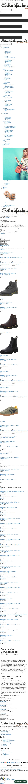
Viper (2, 258)
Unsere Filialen (6, 754)
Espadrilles (7, 105)
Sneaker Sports (8, 53)
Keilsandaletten (8, 64)
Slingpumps (7, 77)
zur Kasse (13, 779)
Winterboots (7, 92)
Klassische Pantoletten (10, 109)
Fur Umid (8, 524)
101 (5, 298)
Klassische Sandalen (9, 135)
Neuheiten (5, 187)
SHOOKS (8, 217)
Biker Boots (7, 95)
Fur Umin (8, 540)
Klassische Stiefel (8, 97)
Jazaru (2, 626)
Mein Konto (2, 13)
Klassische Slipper (9, 103)
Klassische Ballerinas (9, 84)
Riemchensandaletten (9, 59)
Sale (3, 188)
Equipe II (3, 421)
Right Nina (5, 392)
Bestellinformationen (7, 739)
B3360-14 (4, 599)
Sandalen (7, 56)
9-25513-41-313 (5, 253)
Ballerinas (5, 83)
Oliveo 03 (5, 376)
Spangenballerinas (9, 86)
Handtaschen (8, 180)
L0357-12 (20, 615)
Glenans (4, 508)
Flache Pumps (8, 78)
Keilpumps (7, 73)
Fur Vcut (8, 503)
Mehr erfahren (3, 701)
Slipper (6, 123)
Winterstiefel (7, 99)
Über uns (4, 753)
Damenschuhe (6, 47)
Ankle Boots (7, 94)
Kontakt (4, 755)
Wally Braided (6, 492)
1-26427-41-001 (6, 355)
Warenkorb (7, 779)
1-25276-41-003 (6, 387)
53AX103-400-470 (10, 437)
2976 (5, 360)
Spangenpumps (8, 72)
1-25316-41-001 (6, 371)
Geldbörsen (7, 183)
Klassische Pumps (9, 70)
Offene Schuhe (6, 134)
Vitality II (4, 578)
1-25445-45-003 (6, 432)
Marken (4, 185)
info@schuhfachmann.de (5, 734)
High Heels (5, 79)
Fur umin (8, 604)
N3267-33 (17, 264)
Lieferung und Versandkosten (9, 740)
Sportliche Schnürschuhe (10, 68)
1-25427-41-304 (20, 398)
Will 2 (4, 530)
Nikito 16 (5, 610)
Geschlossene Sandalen (10, 57)
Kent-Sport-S (3, 448)
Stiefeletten (5, 88)
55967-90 (4, 562)
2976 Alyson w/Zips (8, 332)
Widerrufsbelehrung (7, 743)
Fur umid (8, 551)
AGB (3, 750)
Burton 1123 (6, 556)
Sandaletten (5, 55)
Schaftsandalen (8, 60)
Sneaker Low (8, 51)
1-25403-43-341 (18, 382)
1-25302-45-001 (6, 303)
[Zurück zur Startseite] (14, 41)
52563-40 (4, 615)
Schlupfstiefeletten (9, 91)
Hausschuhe (5, 112)
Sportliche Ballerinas (9, 87)
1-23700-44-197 (6, 572)
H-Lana (5, 583)
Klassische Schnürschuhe (10, 126)
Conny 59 (6, 594)
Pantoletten (5, 108)
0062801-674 (7, 274)
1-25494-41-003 (6, 382)
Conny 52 (6, 519)
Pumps (4, 69)
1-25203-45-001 (6, 264)
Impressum (5, 757)
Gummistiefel (8, 100)
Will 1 (4, 498)
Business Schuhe (6, 121)
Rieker (13, 264)
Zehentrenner (8, 61)
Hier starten (7, 778)
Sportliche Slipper (8, 104)
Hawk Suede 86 (4, 366)
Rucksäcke (7, 182)
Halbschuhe (5, 101)
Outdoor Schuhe (6, 144)
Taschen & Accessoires (7, 147)
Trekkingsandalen (9, 62)
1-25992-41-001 (6, 453)
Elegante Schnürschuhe (10, 66)
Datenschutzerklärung (7, 751)
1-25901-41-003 (6, 442)
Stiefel (4, 96)
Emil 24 (5, 642)
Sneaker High (8, 52)
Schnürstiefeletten (9, 90)
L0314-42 (4, 475)
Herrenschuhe (5, 113)
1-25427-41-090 (18, 432)
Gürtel (6, 184)
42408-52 (4, 636)
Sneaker (4, 50)
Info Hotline (5, 744)
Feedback (5, 745)
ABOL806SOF (5, 426)
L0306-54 (4, 514)
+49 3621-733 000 (4, 731)
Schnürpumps (8, 75)
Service (1, 767)
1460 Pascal (6, 470)
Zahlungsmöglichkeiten (7, 741)
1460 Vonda (6, 458)
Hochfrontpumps (8, 74)
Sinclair (5, 308)
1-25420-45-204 (6, 398)
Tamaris (13, 382)
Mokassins (7, 106)
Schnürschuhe (6, 65)
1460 (5, 269)
